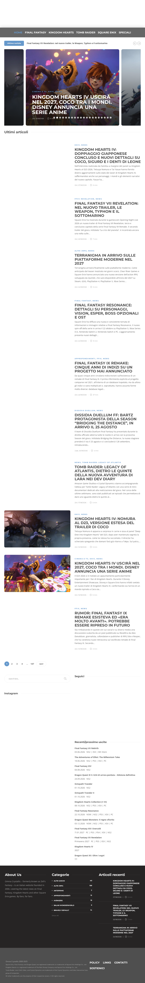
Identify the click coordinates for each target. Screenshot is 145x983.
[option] (72, 87)
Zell (33, 119)
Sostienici (97, 968)
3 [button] (60, 118)
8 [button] (75, 118)
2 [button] (57, 118)
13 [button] (90, 118)
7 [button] (72, 118)
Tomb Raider (85, 32)
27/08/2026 (82, 185)
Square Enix (107, 32)
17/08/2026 (82, 503)
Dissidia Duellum (85, 411)
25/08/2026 (82, 239)
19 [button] (108, 118)
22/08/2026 (82, 395)
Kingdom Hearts (61, 32)
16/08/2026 (82, 547)
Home (18, 32)
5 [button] (66, 118)
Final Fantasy (35, 32)
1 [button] (54, 118)
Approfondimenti (85, 359)
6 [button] (69, 118)
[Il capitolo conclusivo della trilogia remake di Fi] (20, 709)
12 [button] (87, 118)
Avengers (73, 900)
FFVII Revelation (84, 199)
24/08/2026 (82, 287)
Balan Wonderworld (73, 905)
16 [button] (99, 118)
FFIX (99, 359)
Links (107, 962)
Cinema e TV (39, 92)
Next (41, 664)
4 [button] (63, 118)
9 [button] (78, 118)
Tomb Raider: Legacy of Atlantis (101, 462)
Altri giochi (73, 881)
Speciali (125, 32)
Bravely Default (73, 910)
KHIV (51, 92)
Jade (76, 451)
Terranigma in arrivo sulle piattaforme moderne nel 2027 (54, 43)
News (58, 92)
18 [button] (105, 118)
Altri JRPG (81, 251)
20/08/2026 (83, 451)
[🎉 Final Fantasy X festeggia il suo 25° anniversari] (54, 709)
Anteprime (73, 890)
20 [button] (111, 118)
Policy (95, 962)
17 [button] (102, 118)
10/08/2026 (82, 649)
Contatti (120, 962)
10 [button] (81, 118)
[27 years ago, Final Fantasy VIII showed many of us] (20, 728)
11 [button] (84, 118)
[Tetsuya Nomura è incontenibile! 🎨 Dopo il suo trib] (54, 728)
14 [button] (93, 118)
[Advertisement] (108, 712)
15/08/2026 (40, 119)
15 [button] (96, 118)
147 (32, 663)
